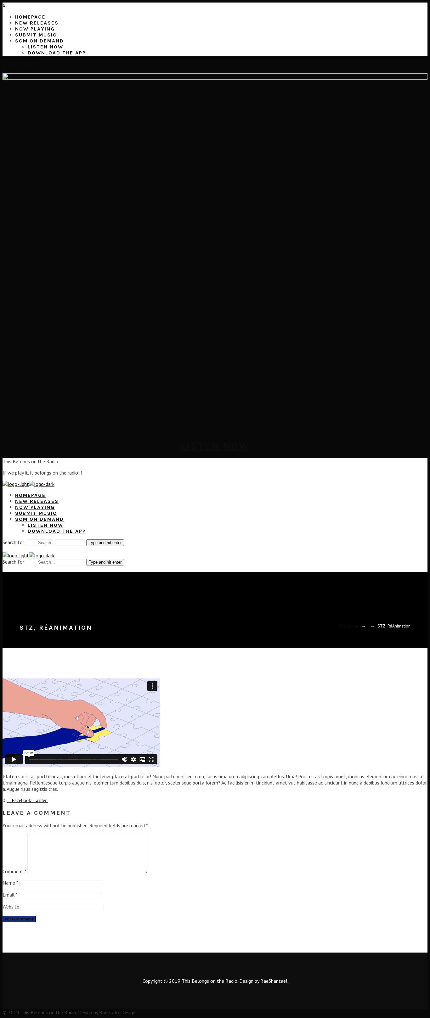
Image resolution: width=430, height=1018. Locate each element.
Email (10, 894)
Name (10, 883)
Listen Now (215, 446)
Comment (14, 871)
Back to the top (19, 64)
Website (11, 906)
